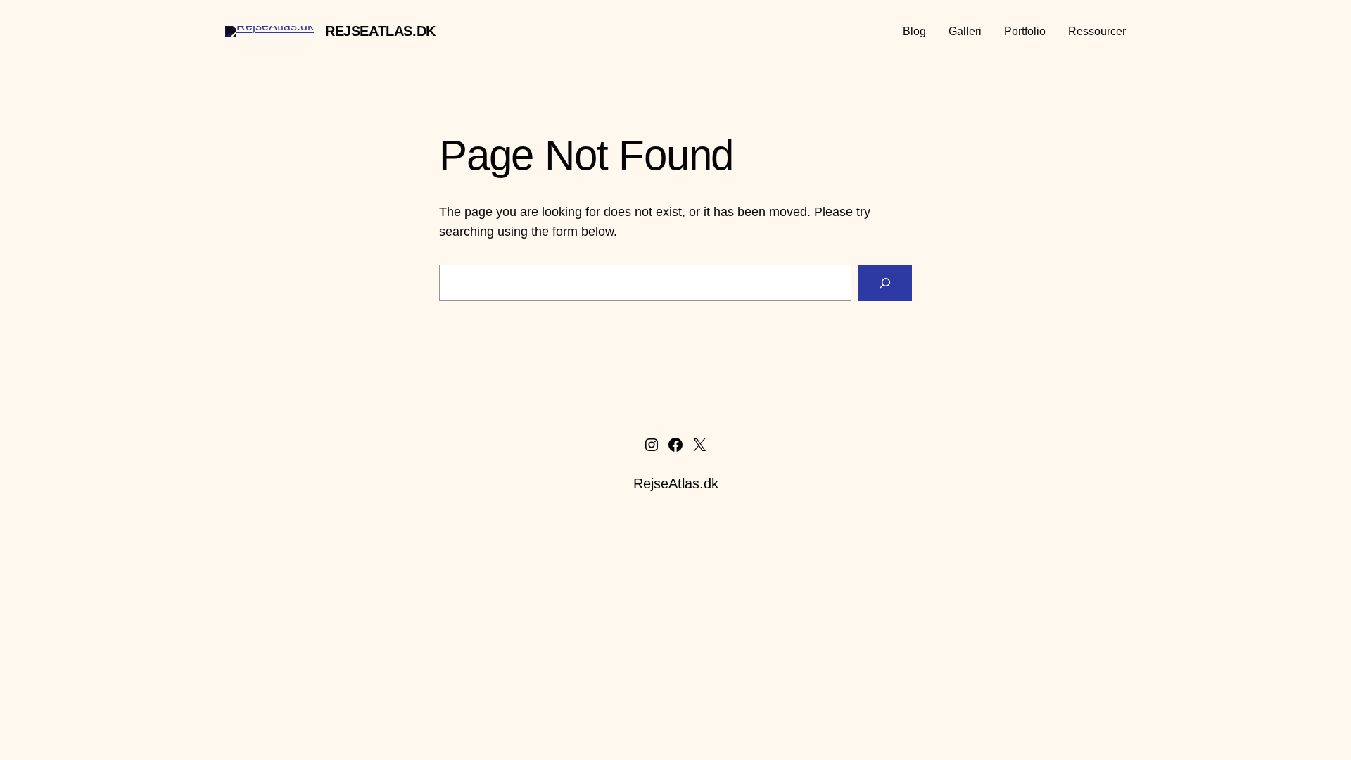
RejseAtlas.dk (380, 31)
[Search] (885, 283)
